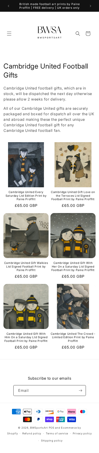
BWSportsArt (39, 427)
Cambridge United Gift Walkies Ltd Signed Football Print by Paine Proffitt (26, 266)
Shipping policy (52, 440)
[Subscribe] (81, 390)
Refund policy (31, 433)
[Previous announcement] (8, 6)
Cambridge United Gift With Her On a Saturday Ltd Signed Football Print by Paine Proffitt (73, 266)
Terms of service (57, 433)
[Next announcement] (90, 6)
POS (51, 427)
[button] (9, 34)
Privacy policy (82, 433)
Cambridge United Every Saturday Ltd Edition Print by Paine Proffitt (26, 195)
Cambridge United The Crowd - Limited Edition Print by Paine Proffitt (73, 337)
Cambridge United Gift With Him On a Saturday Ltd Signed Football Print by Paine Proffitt (26, 337)
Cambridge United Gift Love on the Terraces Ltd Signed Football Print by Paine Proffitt (73, 195)
